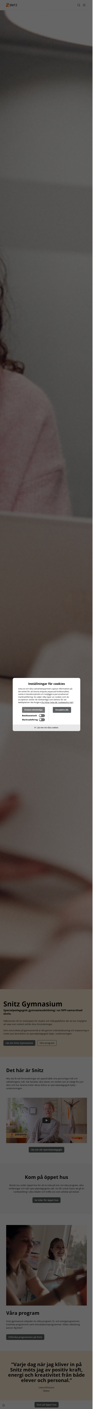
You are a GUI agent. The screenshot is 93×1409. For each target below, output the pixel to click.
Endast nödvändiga (33, 710)
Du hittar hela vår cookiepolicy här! (57, 702)
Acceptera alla (61, 710)
